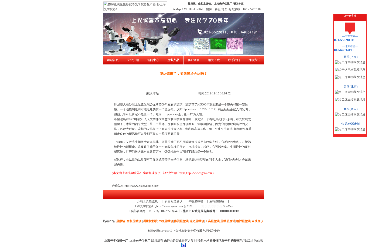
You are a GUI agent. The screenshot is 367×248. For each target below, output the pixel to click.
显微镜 (192, 3)
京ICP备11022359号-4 (163, 211)
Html (192, 9)
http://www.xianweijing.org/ (142, 185)
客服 (218, 9)
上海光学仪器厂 (223, 3)
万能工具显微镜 (147, 201)
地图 (224, 9)
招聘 (209, 9)
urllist (199, 9)
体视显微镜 (195, 201)
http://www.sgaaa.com (199, 173)
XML (185, 9)
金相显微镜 (204, 3)
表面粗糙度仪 (173, 201)
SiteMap (228, 206)
